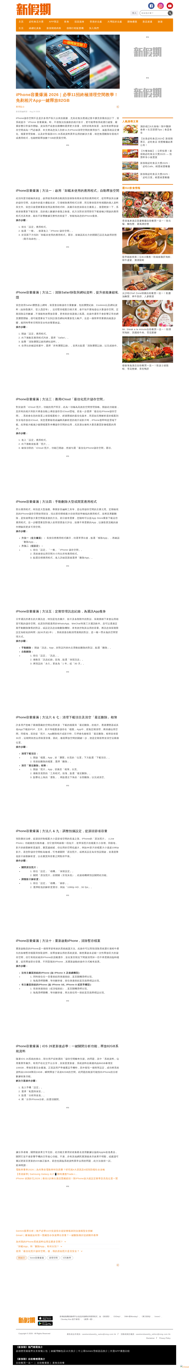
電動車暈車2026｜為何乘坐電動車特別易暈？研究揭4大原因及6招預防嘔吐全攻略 (60, 1169)
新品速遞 (147, 21)
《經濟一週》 (88, 1319)
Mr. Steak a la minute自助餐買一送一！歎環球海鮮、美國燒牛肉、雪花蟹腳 (146, 331)
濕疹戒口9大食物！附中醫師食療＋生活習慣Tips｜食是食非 (156, 129)
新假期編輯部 (22, 112)
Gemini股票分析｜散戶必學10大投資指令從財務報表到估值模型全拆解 (54, 1231)
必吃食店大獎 (36, 21)
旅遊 (160, 21)
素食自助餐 (58, 1363)
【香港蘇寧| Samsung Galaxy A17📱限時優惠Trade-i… (47, 1174)
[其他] (118, 108)
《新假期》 (106, 1316)
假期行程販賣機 (75, 28)
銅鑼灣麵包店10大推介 (63, 1351)
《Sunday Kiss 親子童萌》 (70, 1319)
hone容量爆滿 (37, 1258)
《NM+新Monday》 (131, 1316)
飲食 (66, 21)
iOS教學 (67, 1258)
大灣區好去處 (114, 21)
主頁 (21, 21)
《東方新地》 (146, 1316)
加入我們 (94, 28)
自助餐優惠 (43, 1363)
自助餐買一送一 (24, 1363)
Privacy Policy (164, 1338)
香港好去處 (96, 21)
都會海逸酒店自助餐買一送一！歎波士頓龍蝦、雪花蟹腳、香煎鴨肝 (145, 367)
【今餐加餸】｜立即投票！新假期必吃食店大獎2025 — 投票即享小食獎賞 (156, 154)
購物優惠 (132, 21)
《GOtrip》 (116, 1316)
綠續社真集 (35, 28)
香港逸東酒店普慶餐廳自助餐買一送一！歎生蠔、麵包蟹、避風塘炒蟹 (146, 222)
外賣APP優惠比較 (120, 1351)
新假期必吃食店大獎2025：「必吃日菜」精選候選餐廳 (155, 176)
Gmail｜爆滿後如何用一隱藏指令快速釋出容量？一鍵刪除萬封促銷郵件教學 (57, 1235)
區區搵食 (79, 21)
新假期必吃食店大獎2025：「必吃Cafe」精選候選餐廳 (155, 165)
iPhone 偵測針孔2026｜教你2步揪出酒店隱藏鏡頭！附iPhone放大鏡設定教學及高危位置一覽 (67, 1178)
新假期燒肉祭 (54, 28)
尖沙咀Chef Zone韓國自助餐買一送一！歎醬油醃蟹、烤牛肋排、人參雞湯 (146, 295)
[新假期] (55, 9)
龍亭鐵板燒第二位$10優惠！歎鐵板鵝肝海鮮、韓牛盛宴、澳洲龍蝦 (147, 258)
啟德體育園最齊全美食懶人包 (32, 1351)
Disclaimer (150, 1338)
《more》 (157, 1316)
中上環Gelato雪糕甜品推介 (93, 1351)
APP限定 (54, 21)
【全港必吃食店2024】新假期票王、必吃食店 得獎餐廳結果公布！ (156, 141)
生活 (21, 28)
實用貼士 (20, 107)
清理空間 (53, 1258)
